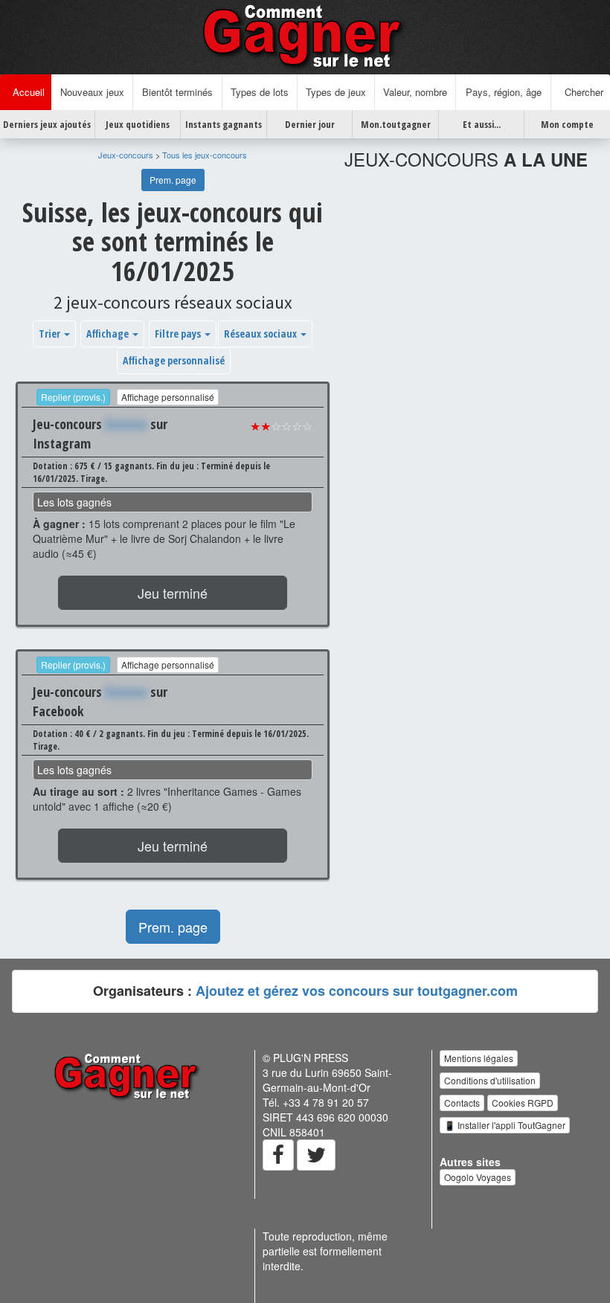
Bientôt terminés (177, 92)
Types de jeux (336, 92)
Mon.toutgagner (396, 124)
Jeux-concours (125, 155)
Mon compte (567, 124)
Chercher (581, 92)
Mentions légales (478, 1058)
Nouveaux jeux (92, 92)
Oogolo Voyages (477, 1177)
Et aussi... (482, 124)
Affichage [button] (108, 333)
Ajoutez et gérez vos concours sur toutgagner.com (357, 990)
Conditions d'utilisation (490, 1080)
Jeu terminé (173, 592)
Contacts (462, 1102)
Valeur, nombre (415, 92)
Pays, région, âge (504, 92)
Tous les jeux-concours (204, 155)
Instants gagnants (223, 124)
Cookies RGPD (522, 1102)
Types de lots (260, 92)
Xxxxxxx (126, 424)
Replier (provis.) (73, 396)
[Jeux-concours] (305, 35)
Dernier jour (310, 124)
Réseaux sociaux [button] (261, 333)
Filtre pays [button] (179, 333)
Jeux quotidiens (138, 124)
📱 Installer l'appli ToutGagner (504, 1125)
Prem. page (173, 179)
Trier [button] (50, 333)
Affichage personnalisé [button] (174, 360)
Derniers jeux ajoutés (47, 124)
